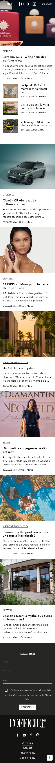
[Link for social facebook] (17, 735)
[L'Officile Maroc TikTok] (30, 735)
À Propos (27, 742)
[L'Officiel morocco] (27, 4)
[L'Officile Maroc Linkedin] (37, 735)
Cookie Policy (27, 757)
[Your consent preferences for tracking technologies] (50, 758)
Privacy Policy (27, 752)
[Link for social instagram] (24, 735)
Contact (27, 747)
